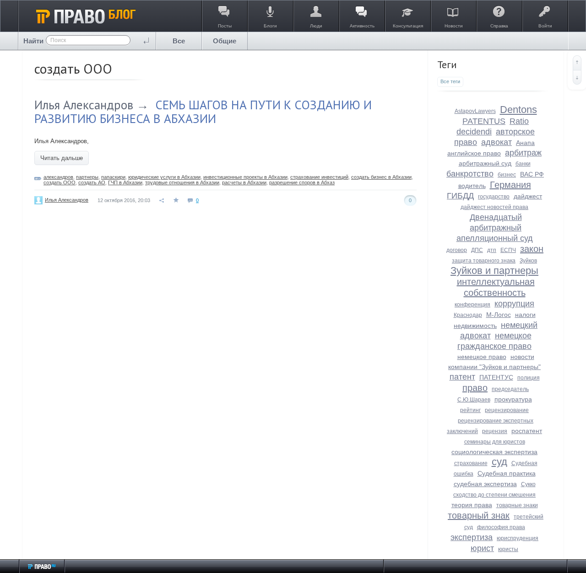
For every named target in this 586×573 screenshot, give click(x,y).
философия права (501, 527)
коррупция (514, 303)
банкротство (470, 173)
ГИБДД (460, 195)
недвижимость (475, 325)
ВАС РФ (532, 174)
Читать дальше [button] (61, 158)
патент (462, 376)
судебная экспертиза (485, 483)
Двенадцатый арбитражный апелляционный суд (494, 228)
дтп (491, 250)
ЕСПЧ (508, 250)
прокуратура (513, 399)
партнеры (87, 177)
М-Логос (498, 314)
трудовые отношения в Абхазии (182, 182)
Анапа (525, 142)
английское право (474, 153)
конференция (472, 304)
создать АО (91, 182)
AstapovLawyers (475, 111)
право (475, 388)
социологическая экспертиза (494, 451)
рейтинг (470, 410)
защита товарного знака (483, 260)
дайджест (528, 196)
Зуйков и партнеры (494, 270)
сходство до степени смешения (494, 495)
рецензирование (507, 410)
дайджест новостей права (494, 207)
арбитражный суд (485, 163)
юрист (482, 548)
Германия (510, 185)
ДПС (477, 250)
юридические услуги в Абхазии (164, 177)
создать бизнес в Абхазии (381, 177)
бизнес (507, 174)
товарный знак (479, 515)
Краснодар (468, 315)
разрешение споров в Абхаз (302, 182)
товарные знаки (517, 505)
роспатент (526, 430)
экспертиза (471, 537)
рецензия (494, 431)
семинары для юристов (494, 442)
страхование (471, 463)
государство (494, 196)
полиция (528, 378)
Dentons (518, 109)
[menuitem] (179, 41)
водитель (472, 185)
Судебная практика (506, 473)
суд (499, 461)
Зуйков (528, 260)
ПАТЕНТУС (496, 377)
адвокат (496, 142)
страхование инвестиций (319, 177)
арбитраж (523, 152)
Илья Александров (83, 104)
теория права (471, 505)
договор (456, 250)
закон (531, 249)
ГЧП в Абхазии (125, 182)
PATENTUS (483, 121)
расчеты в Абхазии (244, 182)
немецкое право (481, 356)
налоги (525, 314)
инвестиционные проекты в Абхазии (245, 177)
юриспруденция (517, 538)
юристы (508, 549)
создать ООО (59, 182)
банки (523, 164)
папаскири (113, 177)
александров (58, 177)
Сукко (528, 484)
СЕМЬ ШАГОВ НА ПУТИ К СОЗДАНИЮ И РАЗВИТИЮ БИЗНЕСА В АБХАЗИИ (203, 111)
